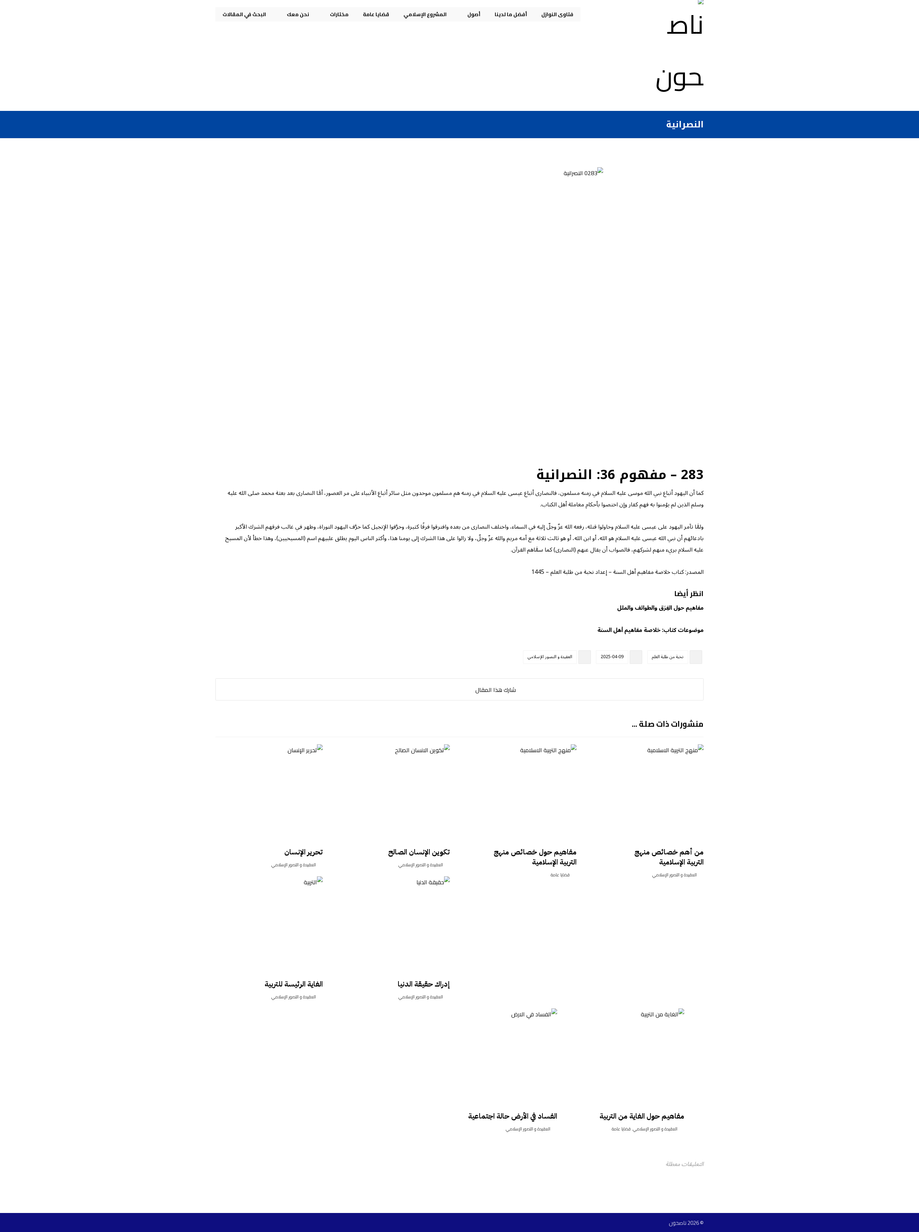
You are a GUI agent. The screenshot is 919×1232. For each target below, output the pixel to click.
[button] (466, 689)
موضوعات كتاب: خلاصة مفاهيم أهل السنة (650, 630)
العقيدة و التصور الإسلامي (550, 656)
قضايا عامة (560, 875)
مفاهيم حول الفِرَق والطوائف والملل (660, 608)
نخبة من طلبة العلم (668, 656)
